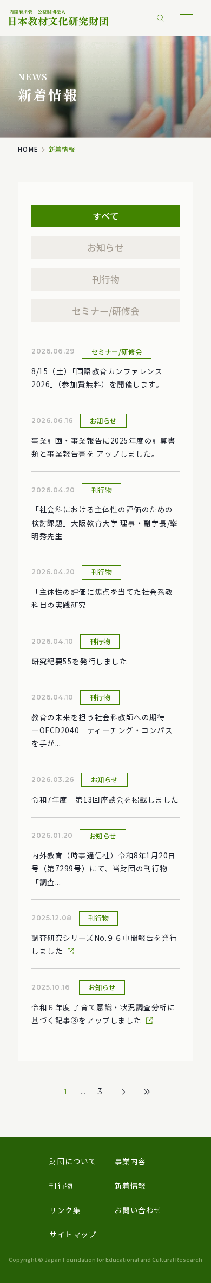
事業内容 (130, 1161)
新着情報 (130, 1185)
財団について (72, 1161)
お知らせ (105, 247)
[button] (186, 18)
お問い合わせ (138, 1209)
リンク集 (65, 1209)
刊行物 (106, 279)
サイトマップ (72, 1234)
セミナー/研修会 (106, 310)
